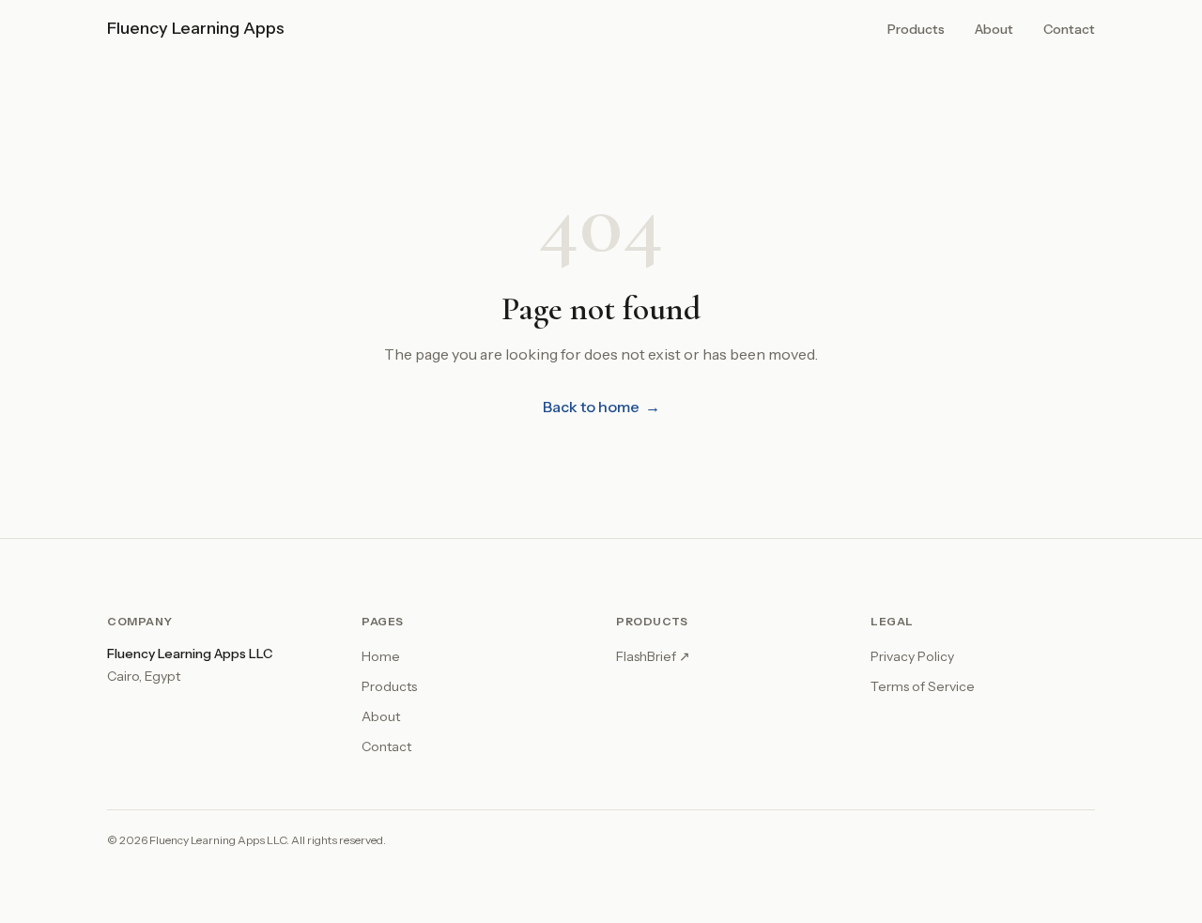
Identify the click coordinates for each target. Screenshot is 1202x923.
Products (916, 29)
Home (381, 656)
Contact (1069, 29)
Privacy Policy (912, 656)
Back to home (601, 406)
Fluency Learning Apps (196, 28)
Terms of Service (923, 686)
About (994, 29)
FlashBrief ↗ (653, 656)
